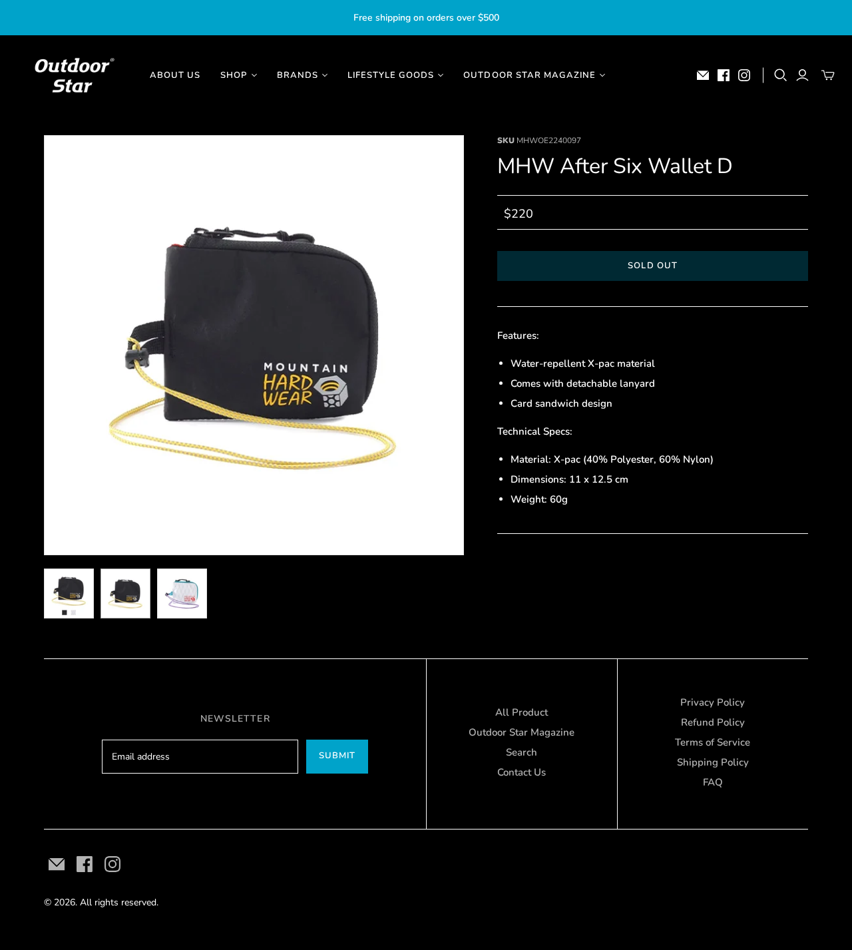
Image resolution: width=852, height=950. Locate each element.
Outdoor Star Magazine (521, 732)
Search (521, 752)
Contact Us (521, 772)
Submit (337, 756)
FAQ (713, 782)
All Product (521, 712)
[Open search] (780, 75)
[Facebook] (723, 75)
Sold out (652, 266)
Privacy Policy (712, 702)
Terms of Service (712, 742)
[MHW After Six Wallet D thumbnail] (69, 593)
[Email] (703, 75)
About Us (175, 75)
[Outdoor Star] (73, 75)
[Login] (802, 75)
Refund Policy (713, 722)
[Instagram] (744, 75)
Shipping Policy (713, 762)
